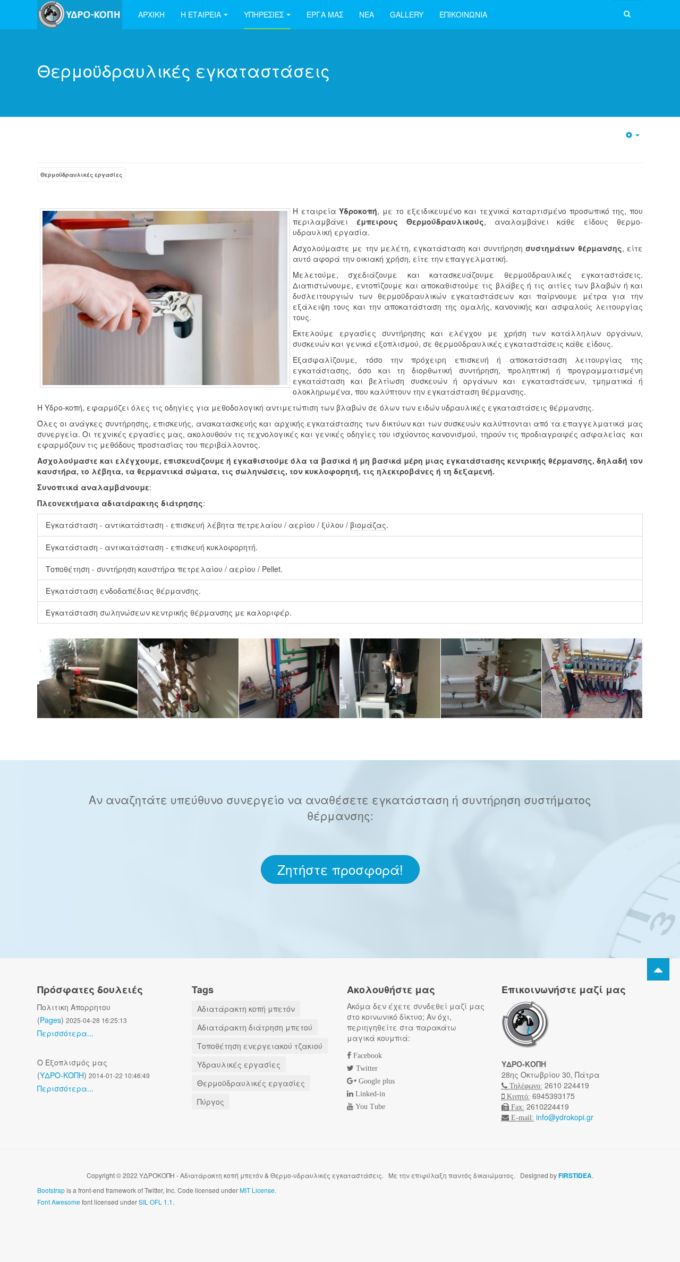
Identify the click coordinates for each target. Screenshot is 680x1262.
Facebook (366, 1055)
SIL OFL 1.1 (156, 1201)
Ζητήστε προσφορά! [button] (340, 869)
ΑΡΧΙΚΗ (151, 14)
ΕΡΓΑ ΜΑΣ (325, 14)
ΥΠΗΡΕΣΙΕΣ (264, 14)
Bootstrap (51, 1190)
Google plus (375, 1081)
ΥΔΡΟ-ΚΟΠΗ (62, 1075)
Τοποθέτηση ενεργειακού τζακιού (259, 1046)
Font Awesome (58, 1201)
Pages (50, 1019)
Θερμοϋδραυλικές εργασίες (81, 174)
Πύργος (210, 1101)
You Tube (369, 1106)
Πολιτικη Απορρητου (73, 1007)
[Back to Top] (658, 969)
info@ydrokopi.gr (564, 1117)
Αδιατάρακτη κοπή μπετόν (246, 1008)
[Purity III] (79, 14)
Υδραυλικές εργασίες (238, 1064)
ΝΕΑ (366, 14)
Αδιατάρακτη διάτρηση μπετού (254, 1027)
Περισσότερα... (65, 1033)
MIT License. (258, 1190)
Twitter (366, 1068)
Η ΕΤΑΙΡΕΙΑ (201, 14)
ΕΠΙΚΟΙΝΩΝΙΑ (463, 14)
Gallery (406, 14)
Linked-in (369, 1093)
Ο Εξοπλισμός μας (72, 1062)
